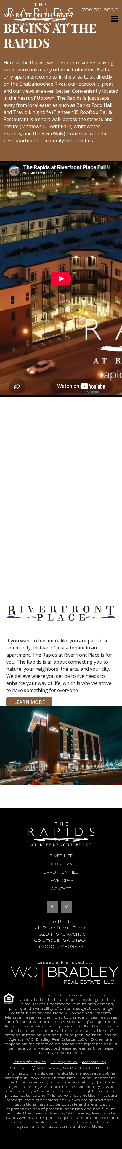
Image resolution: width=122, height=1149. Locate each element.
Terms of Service (29, 1062)
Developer (61, 880)
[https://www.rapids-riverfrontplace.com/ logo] (40, 14)
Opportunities (61, 872)
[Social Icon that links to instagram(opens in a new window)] (66, 907)
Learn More (29, 702)
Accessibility (94, 1062)
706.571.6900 (100, 10)
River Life (61, 856)
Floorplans (61, 864)
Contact (61, 889)
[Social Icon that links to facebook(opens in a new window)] (52, 907)
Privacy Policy (64, 1062)
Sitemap (18, 1068)
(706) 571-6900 (61, 946)
